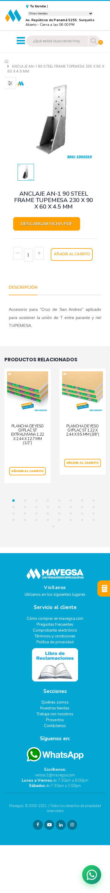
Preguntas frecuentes (55, 624)
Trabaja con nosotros (55, 714)
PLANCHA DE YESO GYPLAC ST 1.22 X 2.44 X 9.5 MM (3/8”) (82, 430)
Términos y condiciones (55, 636)
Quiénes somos (55, 702)
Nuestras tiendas (55, 708)
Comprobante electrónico (55, 630)
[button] (15, 500)
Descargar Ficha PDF (46, 224)
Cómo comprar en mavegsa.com (55, 618)
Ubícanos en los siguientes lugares (55, 594)
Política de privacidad (55, 642)
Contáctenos (55, 725)
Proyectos (55, 720)
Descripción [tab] (23, 287)
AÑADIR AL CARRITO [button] (27, 471)
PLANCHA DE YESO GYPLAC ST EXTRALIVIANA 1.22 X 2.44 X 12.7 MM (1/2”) (27, 435)
